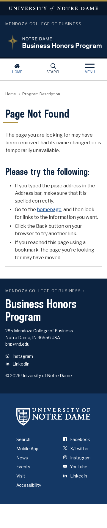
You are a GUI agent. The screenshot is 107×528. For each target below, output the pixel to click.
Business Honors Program (53, 39)
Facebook (80, 439)
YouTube (78, 466)
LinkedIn (20, 363)
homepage (49, 209)
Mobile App (27, 448)
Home (17, 72)
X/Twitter (79, 448)
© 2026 (13, 375)
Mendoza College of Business (43, 291)
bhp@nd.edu (17, 344)
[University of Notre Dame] (53, 417)
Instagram (22, 356)
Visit (20, 475)
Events (23, 466)
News (22, 457)
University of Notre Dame (53, 8)
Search (53, 72)
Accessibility (28, 485)
